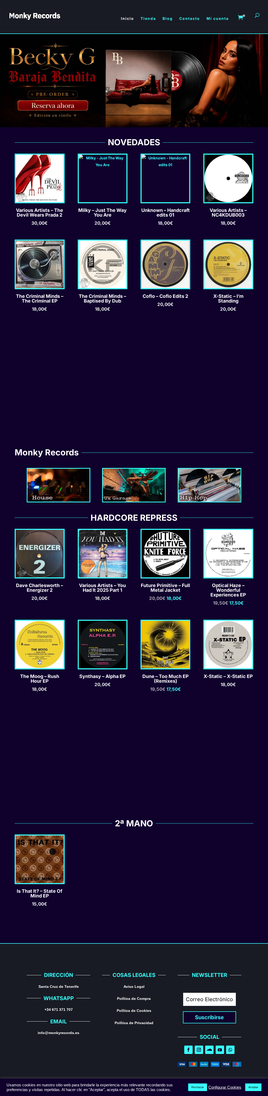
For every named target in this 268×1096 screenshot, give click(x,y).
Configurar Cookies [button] (224, 1087)
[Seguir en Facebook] (188, 1050)
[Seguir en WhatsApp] (230, 1050)
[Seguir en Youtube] (220, 1050)
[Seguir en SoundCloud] (209, 1050)
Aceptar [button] (253, 1087)
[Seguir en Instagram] (199, 1050)
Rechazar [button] (197, 1087)
